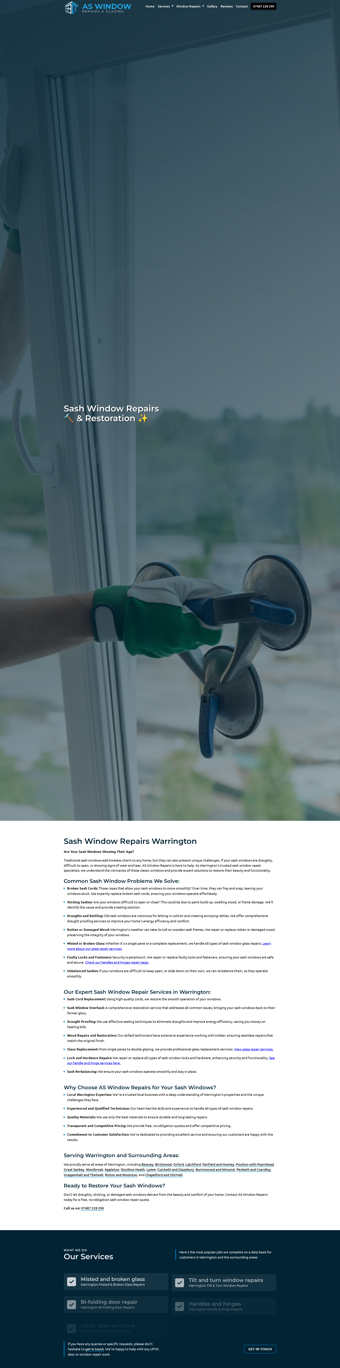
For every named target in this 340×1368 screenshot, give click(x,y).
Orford (178, 1164)
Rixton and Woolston (121, 1175)
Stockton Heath (133, 1169)
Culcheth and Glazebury (175, 1169)
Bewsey (147, 1164)
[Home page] (90, 6)
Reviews (227, 6)
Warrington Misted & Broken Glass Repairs (113, 1282)
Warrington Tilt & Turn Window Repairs (218, 1282)
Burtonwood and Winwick (215, 1169)
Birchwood (163, 1164)
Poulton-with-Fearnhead (255, 1164)
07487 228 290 (263, 6)
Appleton (112, 1169)
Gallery (212, 6)
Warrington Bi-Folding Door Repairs (108, 1303)
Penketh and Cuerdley (254, 1169)
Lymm (151, 1169)
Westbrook (94, 1169)
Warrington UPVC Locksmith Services (217, 1323)
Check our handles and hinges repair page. (117, 962)
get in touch (94, 1349)
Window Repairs (188, 6)
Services (164, 6)
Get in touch (260, 1349)
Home (150, 6)
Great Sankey (74, 1169)
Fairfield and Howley (218, 1164)
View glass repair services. (253, 1049)
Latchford (193, 1164)
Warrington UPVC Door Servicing (106, 1323)
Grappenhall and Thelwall (83, 1175)
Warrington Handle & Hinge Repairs (215, 1303)
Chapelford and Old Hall (164, 1175)
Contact (242, 6)
